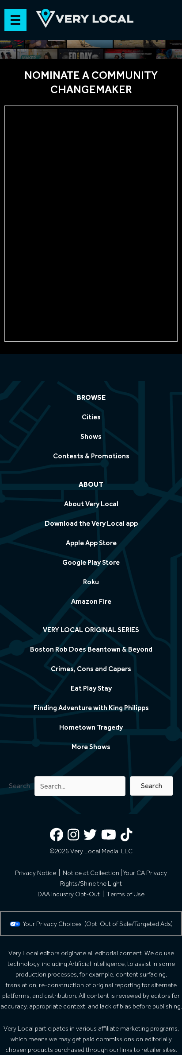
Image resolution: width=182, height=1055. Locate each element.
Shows (91, 436)
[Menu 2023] (15, 20)
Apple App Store (91, 543)
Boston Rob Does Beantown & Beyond (91, 649)
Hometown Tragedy (91, 727)
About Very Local (91, 504)
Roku (91, 582)
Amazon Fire (91, 601)
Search (19, 785)
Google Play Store (91, 562)
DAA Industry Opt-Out (69, 894)
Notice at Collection (91, 873)
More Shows (91, 746)
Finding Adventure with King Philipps (91, 707)
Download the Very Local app (91, 523)
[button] (151, 786)
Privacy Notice (35, 873)
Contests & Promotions (91, 456)
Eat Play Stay (91, 688)
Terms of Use (125, 894)
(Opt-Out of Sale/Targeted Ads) (128, 924)
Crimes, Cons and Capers (91, 668)
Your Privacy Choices (53, 924)
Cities (91, 417)
